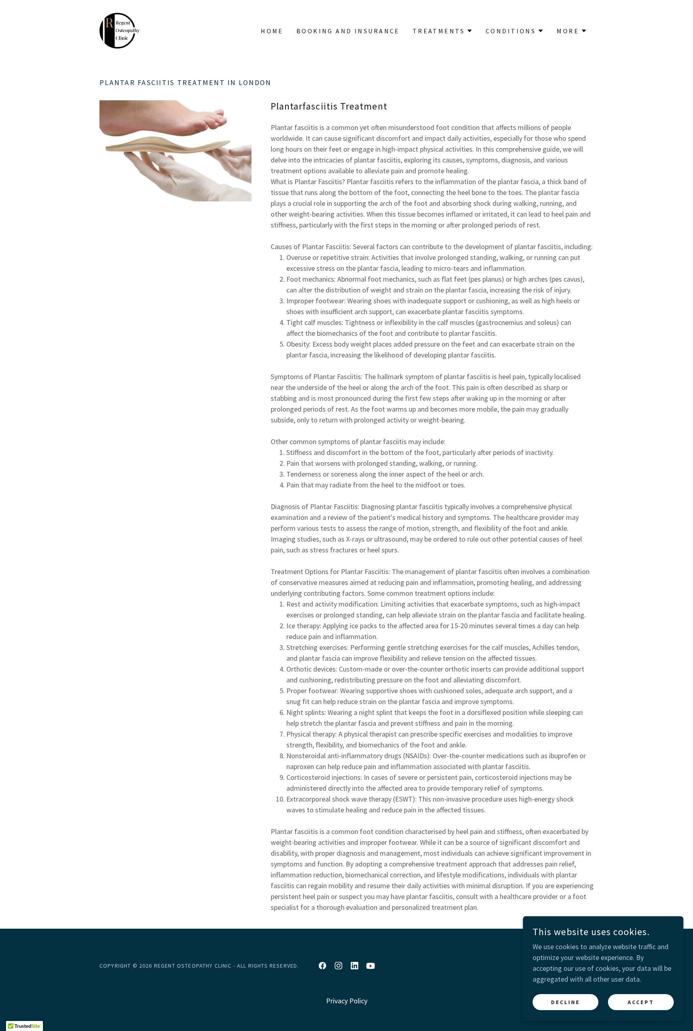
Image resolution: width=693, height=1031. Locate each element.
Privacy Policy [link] (346, 1000)
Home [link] (272, 31)
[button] (443, 31)
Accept (641, 1002)
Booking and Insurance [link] (348, 31)
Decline (565, 1002)
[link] (119, 30)
